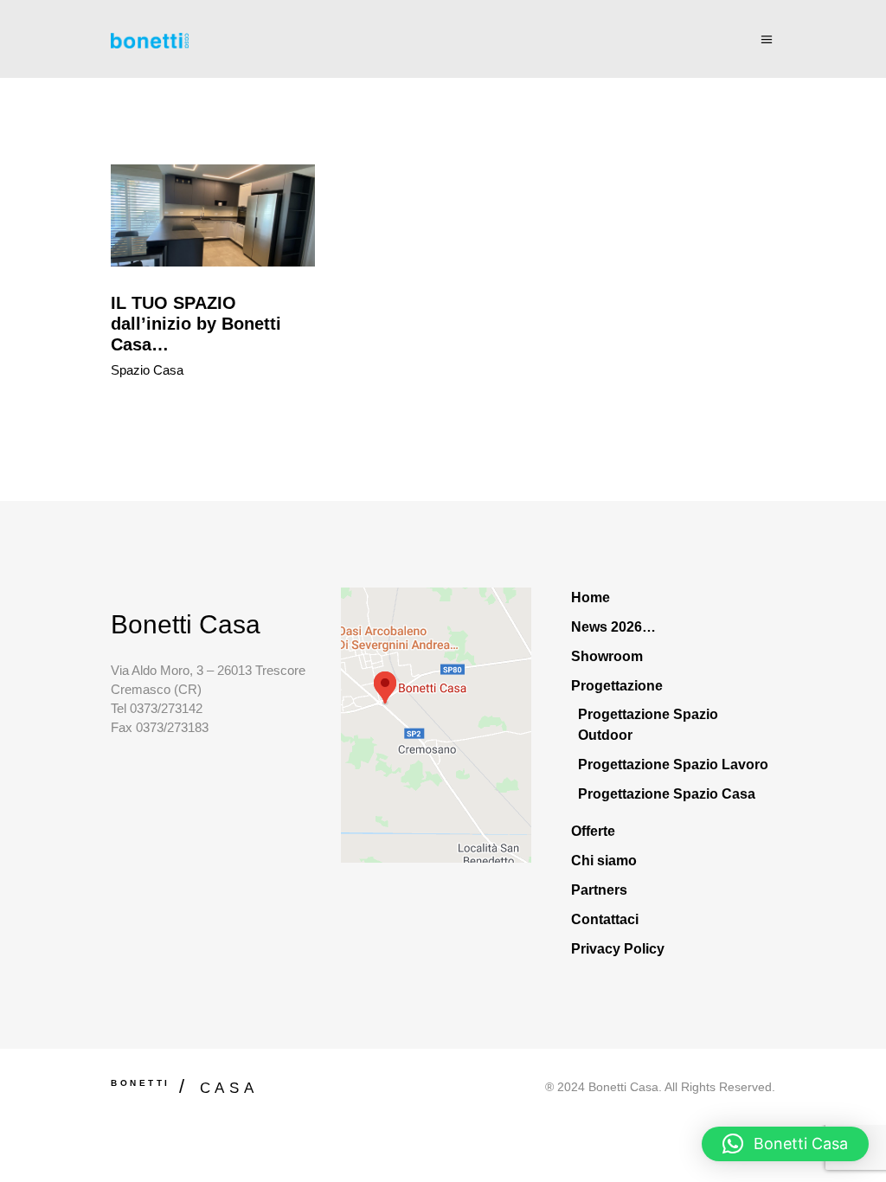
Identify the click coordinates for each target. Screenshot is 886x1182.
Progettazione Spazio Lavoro (673, 764)
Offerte (593, 831)
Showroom (607, 656)
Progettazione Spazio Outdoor (648, 724)
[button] (785, 1144)
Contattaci (605, 919)
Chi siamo (604, 860)
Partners (599, 890)
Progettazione (617, 685)
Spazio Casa (147, 370)
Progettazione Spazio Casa (666, 794)
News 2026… (613, 627)
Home (590, 597)
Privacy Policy (617, 948)
